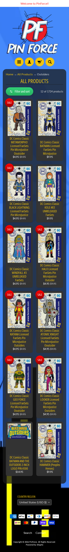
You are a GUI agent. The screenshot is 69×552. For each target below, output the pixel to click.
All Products (25, 74)
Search (28, 532)
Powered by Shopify (34, 545)
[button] (19, 91)
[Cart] (39, 61)
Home (9, 74)
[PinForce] (34, 32)
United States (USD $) (33, 502)
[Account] (29, 61)
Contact (41, 532)
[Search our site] (49, 61)
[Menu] (19, 61)
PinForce (33, 542)
